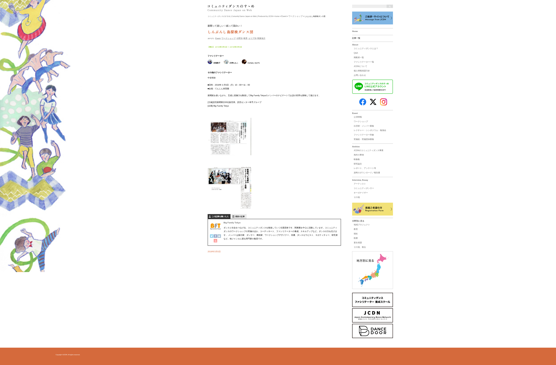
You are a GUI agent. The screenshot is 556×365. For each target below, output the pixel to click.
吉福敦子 (216, 63)
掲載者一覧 (359, 57)
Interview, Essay (360, 180)
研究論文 (358, 164)
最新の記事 (240, 216)
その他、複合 (360, 247)
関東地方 (261, 38)
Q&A (356, 53)
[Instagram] (219, 236)
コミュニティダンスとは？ (366, 48)
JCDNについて (360, 66)
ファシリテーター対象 (364, 135)
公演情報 (358, 117)
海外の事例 (359, 155)
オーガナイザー (361, 193)
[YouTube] (215, 241)
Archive (356, 146)
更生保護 (358, 242)
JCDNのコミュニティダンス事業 (368, 150)
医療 (356, 238)
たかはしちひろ (254, 63)
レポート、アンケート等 (365, 168)
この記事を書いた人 (220, 216)
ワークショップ (361, 121)
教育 (356, 229)
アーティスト (360, 184)
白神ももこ (234, 63)
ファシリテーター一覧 (364, 62)
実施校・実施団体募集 (364, 139)
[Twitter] (211, 236)
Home (355, 31)
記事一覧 (356, 38)
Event (355, 113)
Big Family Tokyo (232, 222)
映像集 (357, 159)
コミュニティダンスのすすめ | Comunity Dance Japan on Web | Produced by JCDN (240, 16)
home (277, 16)
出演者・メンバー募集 (364, 126)
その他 (357, 197)
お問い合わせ (360, 75)
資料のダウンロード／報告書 (367, 172)
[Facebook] (215, 236)
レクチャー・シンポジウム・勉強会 (370, 130)
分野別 (239, 38)
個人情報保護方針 (362, 71)
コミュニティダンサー (364, 188)
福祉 (356, 233)
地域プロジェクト (362, 224)
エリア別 (252, 38)
